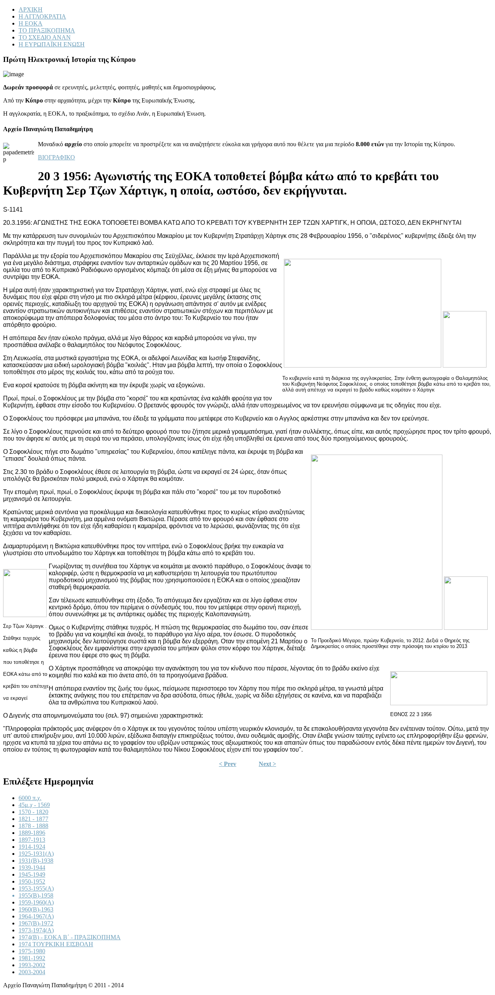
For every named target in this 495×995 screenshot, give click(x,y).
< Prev (227, 764)
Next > (267, 764)
